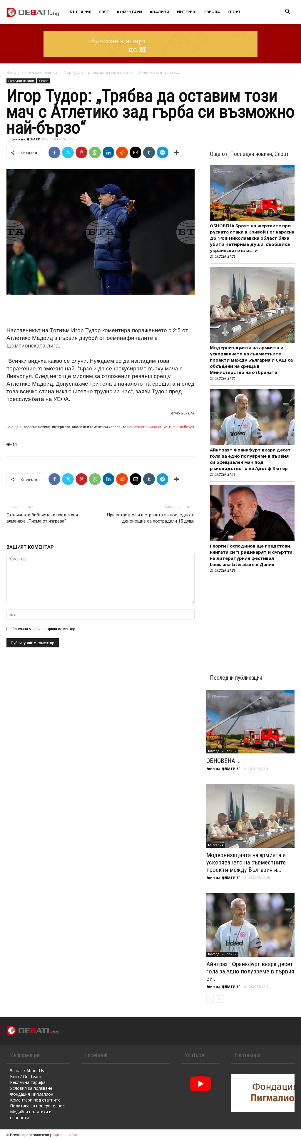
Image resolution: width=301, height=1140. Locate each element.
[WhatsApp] (95, 152)
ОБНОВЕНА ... (223, 760)
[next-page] (219, 999)
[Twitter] (68, 152)
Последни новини (41, 72)
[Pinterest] (81, 152)
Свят (104, 11)
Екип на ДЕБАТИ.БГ (28, 139)
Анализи (159, 11)
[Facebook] (54, 152)
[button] (287, 12)
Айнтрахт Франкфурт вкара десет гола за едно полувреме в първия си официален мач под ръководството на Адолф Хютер (250, 459)
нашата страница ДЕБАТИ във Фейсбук (160, 426)
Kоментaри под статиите (35, 1100)
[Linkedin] (108, 152)
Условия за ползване (31, 1088)
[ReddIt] (122, 152)
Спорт (234, 11)
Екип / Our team (25, 1076)
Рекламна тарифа (28, 1082)
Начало (13, 72)
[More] (176, 152)
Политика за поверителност (38, 1106)
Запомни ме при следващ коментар (44, 629)
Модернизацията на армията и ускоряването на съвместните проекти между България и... (246, 862)
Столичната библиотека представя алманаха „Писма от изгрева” (42, 518)
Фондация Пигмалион (31, 1094)
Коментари (129, 11)
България (80, 11)
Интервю (187, 11)
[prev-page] (210, 999)
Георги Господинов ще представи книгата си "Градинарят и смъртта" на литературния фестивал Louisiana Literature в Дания (252, 555)
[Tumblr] (149, 152)
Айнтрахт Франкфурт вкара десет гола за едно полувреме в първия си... (250, 971)
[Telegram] (162, 152)
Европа (212, 11)
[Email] (135, 152)
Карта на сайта (64, 1134)
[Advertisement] (100, 311)
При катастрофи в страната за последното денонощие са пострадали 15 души (151, 518)
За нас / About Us (27, 1070)
